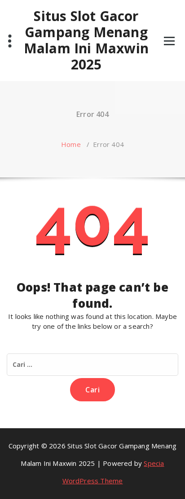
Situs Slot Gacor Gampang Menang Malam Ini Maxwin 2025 (86, 40)
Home (71, 144)
